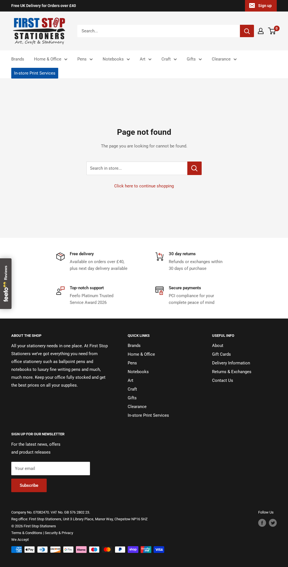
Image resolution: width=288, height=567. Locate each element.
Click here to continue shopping (144, 186)
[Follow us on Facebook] (262, 523)
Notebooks (113, 59)
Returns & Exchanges (231, 371)
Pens (82, 59)
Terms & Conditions (26, 533)
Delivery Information (231, 363)
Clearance (221, 59)
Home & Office (47, 59)
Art (142, 59)
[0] (272, 31)
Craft (166, 59)
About (217, 345)
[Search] (247, 31)
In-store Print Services (34, 73)
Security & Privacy (59, 533)
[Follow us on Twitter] (273, 523)
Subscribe (29, 485)
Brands (17, 59)
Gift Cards (221, 354)
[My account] (261, 31)
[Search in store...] (194, 168)
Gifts (191, 59)
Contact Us (222, 380)
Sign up (265, 5)
